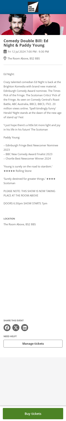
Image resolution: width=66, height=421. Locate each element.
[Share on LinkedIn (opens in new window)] (24, 327)
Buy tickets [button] (33, 414)
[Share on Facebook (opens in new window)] (7, 327)
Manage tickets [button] (33, 344)
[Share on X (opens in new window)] (15, 327)
